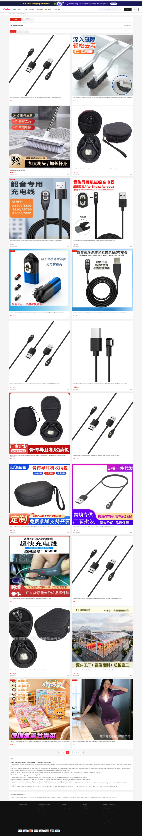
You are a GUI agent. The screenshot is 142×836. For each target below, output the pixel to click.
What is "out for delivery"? (108, 812)
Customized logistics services (43, 814)
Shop (14, 13)
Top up (63, 806)
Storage (104, 814)
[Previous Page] (63, 752)
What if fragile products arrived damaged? (111, 806)
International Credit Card (66, 808)
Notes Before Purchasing (43, 810)
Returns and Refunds (42, 812)
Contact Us (20, 806)
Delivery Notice (86, 817)
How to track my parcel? (107, 810)
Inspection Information (107, 823)
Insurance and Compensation (108, 819)
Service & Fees (41, 806)
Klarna (63, 812)
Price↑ (20, 31)
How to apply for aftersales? (108, 817)
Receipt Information (86, 806)
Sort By (13, 31)
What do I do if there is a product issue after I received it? (113, 808)
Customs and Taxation (87, 814)
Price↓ (26, 31)
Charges (84, 810)
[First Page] (60, 752)
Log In (127, 9)
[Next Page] (78, 752)
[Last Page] (82, 752)
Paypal (63, 810)
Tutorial (39, 808)
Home (10, 13)
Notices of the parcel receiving (108, 821)
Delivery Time (85, 808)
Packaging (85, 812)
